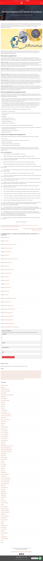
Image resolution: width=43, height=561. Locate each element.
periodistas (3, 500)
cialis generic (7, 280)
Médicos (2, 485)
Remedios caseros (32, 377)
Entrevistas (20, 375)
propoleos (2, 514)
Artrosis (9, 372)
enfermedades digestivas (4, 375)
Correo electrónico (5, 347)
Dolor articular (38, 372)
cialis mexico (7, 291)
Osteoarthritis (23, 377)
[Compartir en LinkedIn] (26, 222)
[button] (1, 3)
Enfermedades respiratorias (6, 449)
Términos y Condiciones (20, 551)
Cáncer (28, 372)
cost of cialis (7, 283)
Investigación (3, 476)
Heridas (36, 375)
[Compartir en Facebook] (19, 222)
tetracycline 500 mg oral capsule (10, 298)
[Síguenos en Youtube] (23, 554)
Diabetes (31, 372)
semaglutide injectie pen (9, 319)
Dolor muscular (25, 374)
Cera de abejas (3, 409)
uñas (2, 534)
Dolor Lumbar (20, 374)
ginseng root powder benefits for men (11, 258)
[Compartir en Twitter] (20, 222)
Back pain (2, 404)
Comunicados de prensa (18, 372)
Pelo (26, 377)
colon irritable (3, 411)
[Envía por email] (22, 222)
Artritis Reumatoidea (4, 372)
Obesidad (18, 377)
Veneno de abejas (4, 538)
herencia (33, 225)
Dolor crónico (3, 374)
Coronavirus (24, 372)
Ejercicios (29, 374)
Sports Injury (3, 527)
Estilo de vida (24, 375)
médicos (17, 226)
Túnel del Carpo (3, 532)
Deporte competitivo (4, 419)
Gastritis (33, 375)
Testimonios (3, 529)
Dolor (34, 372)
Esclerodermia (3, 457)
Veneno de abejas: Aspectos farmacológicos (10, 229)
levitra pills (6, 294)
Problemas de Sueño (4, 510)
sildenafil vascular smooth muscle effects (12, 326)
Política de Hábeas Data (28, 551)
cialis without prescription (9, 269)
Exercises (2, 462)
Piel (28, 377)
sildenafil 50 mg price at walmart (10, 244)
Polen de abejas (3, 506)
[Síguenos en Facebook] (20, 554)
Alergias (8, 371)
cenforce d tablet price (9, 312)
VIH (1, 540)
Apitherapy (39, 371)
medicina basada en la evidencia (11, 226)
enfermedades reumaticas (13, 375)
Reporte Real (38, 377)
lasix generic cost (8, 301)
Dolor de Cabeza (4, 430)
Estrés (31, 225)
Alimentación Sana (12, 371)
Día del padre (3, 421)
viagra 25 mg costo (8, 262)
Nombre (3, 342)
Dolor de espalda (8, 374)
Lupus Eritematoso (4, 483)
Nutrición (14, 377)
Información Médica (4, 474)
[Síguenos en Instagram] (21, 554)
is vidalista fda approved (9, 316)
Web (3, 352)
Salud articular (3, 519)
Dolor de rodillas (14, 374)
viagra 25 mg (7, 266)
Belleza (12, 372)
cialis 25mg (7, 276)
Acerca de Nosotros (16, 0)
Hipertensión (3, 472)
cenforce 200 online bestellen (10, 309)
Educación (2, 442)
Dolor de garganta (4, 434)
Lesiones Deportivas (4, 377)
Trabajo (2, 531)
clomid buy (7, 240)
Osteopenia (3, 495)
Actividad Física (3, 371)
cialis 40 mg (7, 255)
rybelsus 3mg (7, 237)
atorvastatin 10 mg (8, 287)
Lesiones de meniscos (5, 479)
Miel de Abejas (10, 377)
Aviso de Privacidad (14, 551)
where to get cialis (8, 251)
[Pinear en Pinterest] (24, 222)
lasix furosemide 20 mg (9, 305)
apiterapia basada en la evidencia (25, 225)
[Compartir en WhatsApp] (17, 222)
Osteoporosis (3, 497)
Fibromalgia (29, 375)
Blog (20, 0)
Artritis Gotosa (3, 398)
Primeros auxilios (4, 508)
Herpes (40, 375)
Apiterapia (21, 10)
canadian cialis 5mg (8, 273)
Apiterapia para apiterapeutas (32, 371)
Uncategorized (3, 536)
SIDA (2, 521)
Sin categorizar (3, 525)
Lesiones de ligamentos (5, 478)
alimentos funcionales (19, 371)
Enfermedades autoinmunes (36, 374)
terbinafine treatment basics (10, 323)
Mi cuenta (23, 0)
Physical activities (4, 502)
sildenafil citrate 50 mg (9, 248)
